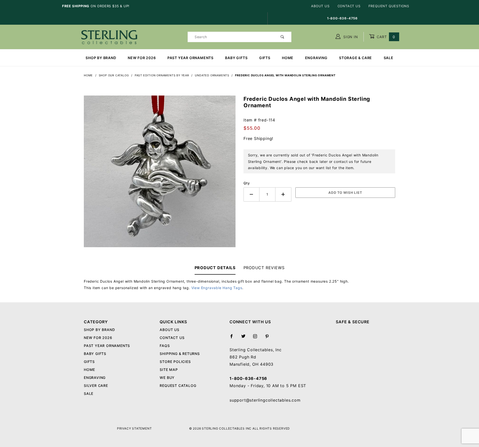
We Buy (167, 377)
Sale (388, 58)
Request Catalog (178, 385)
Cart (385, 37)
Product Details (215, 267)
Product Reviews (264, 267)
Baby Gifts (236, 58)
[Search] (282, 37)
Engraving (316, 58)
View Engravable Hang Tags (216, 288)
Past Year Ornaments (190, 58)
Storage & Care (355, 58)
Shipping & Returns (180, 353)
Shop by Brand (101, 58)
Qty (246, 183)
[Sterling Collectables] (109, 36)
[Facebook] (234, 338)
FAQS (165, 345)
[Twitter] (245, 338)
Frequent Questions (388, 6)
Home (287, 58)
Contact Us (349, 6)
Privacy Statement (134, 428)
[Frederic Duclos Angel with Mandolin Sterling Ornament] (160, 173)
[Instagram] (257, 338)
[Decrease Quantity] (251, 194)
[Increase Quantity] (283, 194)
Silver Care (96, 385)
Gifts (264, 58)
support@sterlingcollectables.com (265, 400)
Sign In (350, 37)
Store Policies (175, 361)
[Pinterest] (269, 338)
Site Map (169, 369)
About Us (320, 6)
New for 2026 (142, 58)
